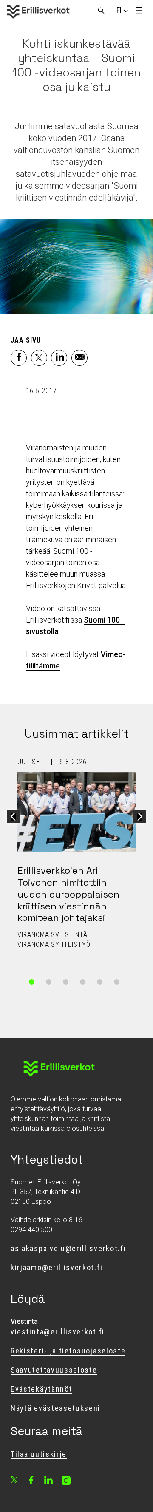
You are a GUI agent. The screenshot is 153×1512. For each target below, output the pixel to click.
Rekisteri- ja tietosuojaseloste (68, 1350)
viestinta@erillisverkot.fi (58, 1331)
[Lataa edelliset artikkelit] (13, 816)
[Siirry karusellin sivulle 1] (32, 982)
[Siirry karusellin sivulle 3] (66, 982)
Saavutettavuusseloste (54, 1369)
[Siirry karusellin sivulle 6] (117, 982)
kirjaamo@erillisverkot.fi (56, 1267)
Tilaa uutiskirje (39, 1454)
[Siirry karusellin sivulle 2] (49, 982)
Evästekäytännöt (41, 1389)
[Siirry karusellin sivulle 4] (83, 982)
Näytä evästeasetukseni (55, 1408)
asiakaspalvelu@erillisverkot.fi (68, 1248)
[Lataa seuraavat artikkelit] (139, 816)
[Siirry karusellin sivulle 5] (100, 982)
